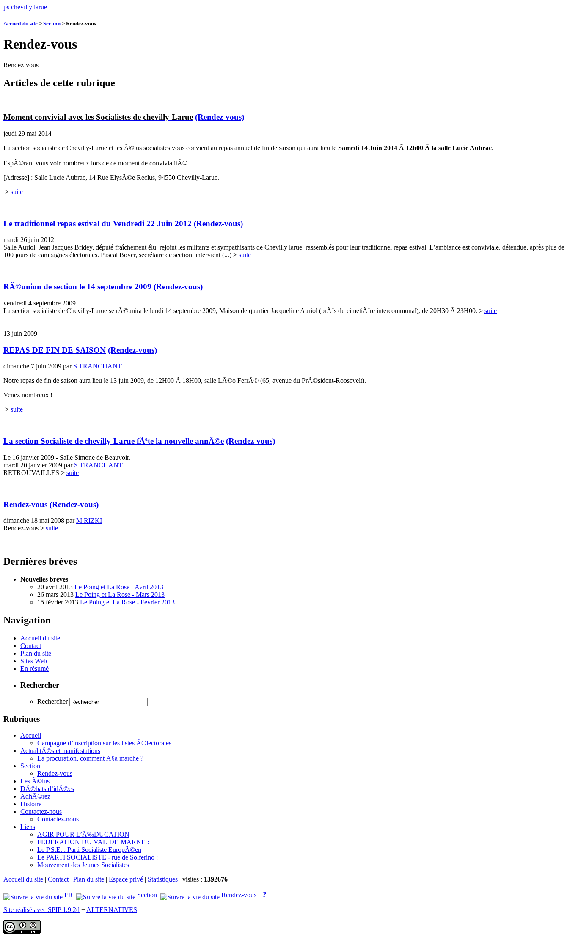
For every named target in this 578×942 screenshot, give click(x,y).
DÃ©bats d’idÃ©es (47, 788)
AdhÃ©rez (35, 796)
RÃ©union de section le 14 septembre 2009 (77, 286)
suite (17, 191)
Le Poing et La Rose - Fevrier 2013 (127, 602)
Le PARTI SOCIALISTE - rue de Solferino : (97, 857)
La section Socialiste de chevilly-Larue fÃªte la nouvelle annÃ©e (113, 441)
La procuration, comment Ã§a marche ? (90, 758)
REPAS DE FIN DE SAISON (54, 350)
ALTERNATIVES (111, 909)
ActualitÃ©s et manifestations (60, 750)
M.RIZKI (89, 520)
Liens (27, 826)
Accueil (30, 735)
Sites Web (33, 661)
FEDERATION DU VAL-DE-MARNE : (93, 842)
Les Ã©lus (35, 781)
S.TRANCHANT (97, 366)
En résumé (34, 668)
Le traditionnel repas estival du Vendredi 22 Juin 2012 (97, 223)
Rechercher (52, 701)
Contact (30, 645)
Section (52, 23)
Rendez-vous (25, 504)
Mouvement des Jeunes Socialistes (83, 864)
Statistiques (163, 879)
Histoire (30, 803)
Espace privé (126, 879)
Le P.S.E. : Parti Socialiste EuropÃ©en (89, 849)
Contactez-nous (41, 811)
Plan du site (35, 653)
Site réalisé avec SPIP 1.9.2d (41, 909)
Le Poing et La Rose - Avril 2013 (118, 586)
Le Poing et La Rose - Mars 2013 (120, 594)
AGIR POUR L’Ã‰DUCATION (83, 834)
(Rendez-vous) (219, 117)
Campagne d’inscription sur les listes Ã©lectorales (104, 743)
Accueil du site (20, 23)
